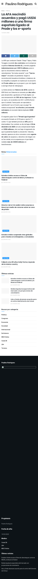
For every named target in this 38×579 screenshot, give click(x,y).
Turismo (4, 348)
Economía (4, 322)
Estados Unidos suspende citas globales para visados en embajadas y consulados (17, 236)
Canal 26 (4, 341)
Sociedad (4, 326)
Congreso (4, 318)
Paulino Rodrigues (19, 4)
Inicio (2, 11)
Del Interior (5, 333)
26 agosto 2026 (6, 212)
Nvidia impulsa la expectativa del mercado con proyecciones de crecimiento (23, 291)
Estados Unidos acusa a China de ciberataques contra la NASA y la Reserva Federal (17, 177)
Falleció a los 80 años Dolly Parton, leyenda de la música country (18, 263)
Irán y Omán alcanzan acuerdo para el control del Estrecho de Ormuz (24, 300)
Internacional (5, 330)
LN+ (2, 344)
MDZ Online (5, 337)
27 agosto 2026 (6, 182)
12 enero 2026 (5, 33)
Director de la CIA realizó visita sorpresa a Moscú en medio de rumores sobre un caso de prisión (18, 207)
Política (8, 11)
